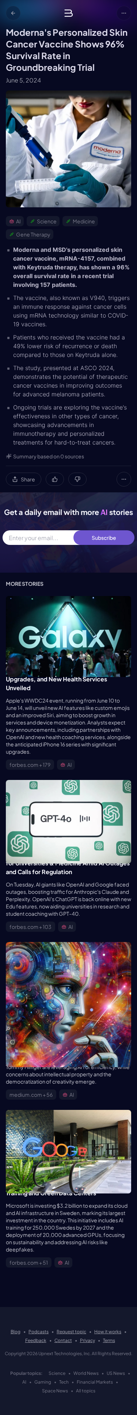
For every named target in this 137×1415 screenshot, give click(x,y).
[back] (13, 13)
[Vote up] (55, 479)
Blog (15, 1331)
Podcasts (38, 1331)
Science (57, 1373)
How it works (107, 1331)
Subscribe (104, 537)
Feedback (35, 1340)
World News (86, 1373)
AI (24, 1382)
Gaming (42, 1382)
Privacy (87, 1340)
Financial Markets (95, 1382)
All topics (85, 1390)
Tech (64, 1382)
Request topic (71, 1331)
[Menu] (124, 13)
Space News (55, 1390)
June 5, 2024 (23, 80)
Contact (63, 1340)
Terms (109, 1340)
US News (116, 1373)
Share (28, 479)
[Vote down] (77, 479)
